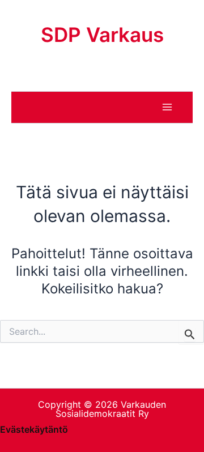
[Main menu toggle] (167, 107)
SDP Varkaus (102, 34)
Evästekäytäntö (34, 429)
